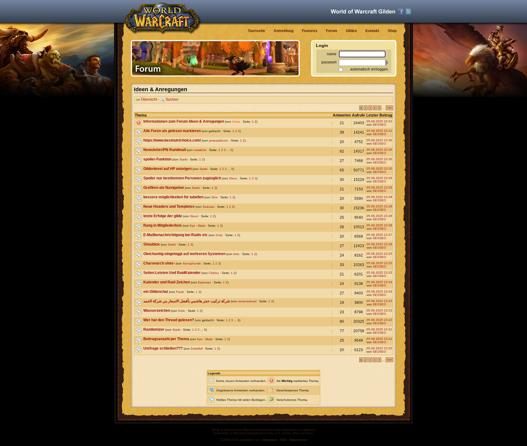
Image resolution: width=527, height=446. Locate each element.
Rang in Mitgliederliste (162, 225)
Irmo (236, 254)
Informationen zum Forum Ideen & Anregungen (183, 121)
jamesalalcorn (218, 140)
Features (309, 31)
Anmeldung (283, 31)
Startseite (256, 31)
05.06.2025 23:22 (379, 320)
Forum (331, 31)
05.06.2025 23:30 (379, 140)
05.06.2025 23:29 (379, 178)
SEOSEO (379, 124)
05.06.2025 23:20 (379, 348)
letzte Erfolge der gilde (162, 216)
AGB (283, 439)
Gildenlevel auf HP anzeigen (167, 169)
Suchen (172, 99)
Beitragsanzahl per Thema (166, 339)
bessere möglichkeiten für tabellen (173, 197)
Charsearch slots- (159, 263)
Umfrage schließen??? (163, 348)
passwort (328, 62)
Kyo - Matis (197, 225)
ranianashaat (247, 301)
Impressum (270, 439)
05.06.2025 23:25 (379, 253)
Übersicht (149, 99)
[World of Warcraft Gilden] (363, 11)
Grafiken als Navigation (163, 187)
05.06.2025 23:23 (379, 301)
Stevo (233, 178)
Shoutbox (151, 244)
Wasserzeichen (156, 310)
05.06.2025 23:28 (379, 225)
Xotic (219, 235)
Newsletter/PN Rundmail (164, 150)
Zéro (214, 197)
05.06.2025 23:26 (379, 244)
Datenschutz (298, 439)
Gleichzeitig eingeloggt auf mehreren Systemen (184, 254)
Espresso (204, 282)
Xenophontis (192, 263)
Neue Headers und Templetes (169, 206)
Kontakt (372, 31)
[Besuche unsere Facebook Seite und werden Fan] (401, 12)
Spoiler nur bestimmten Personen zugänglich (182, 178)
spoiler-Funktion (157, 159)
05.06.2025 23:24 (379, 282)
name (331, 54)
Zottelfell (197, 348)
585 (389, 108)
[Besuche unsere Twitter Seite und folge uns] (408, 12)
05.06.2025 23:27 (379, 234)
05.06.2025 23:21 (379, 329)
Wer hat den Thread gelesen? (168, 320)
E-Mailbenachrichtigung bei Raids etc (175, 235)
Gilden (351, 31)
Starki (183, 159)
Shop (392, 31)
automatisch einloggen (369, 69)
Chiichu (214, 273)
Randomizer (153, 329)
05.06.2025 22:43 (379, 121)
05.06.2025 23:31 (379, 130)
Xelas (236, 121)
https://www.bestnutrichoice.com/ (172, 140)
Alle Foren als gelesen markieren (172, 131)
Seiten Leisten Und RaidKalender (172, 273)
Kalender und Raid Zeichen (166, 282)
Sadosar (208, 206)
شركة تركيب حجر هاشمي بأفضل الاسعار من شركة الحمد (186, 301)
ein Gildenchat (155, 292)
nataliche (200, 150)
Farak (180, 291)
